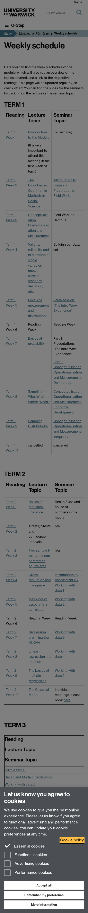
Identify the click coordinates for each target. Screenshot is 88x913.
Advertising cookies (31, 863)
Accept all (44, 885)
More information (44, 904)
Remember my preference (44, 895)
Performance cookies (33, 872)
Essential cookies (29, 846)
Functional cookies (30, 854)
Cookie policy (72, 840)
